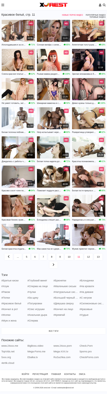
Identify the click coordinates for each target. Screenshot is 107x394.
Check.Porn (86, 345)
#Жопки (5, 315)
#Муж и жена (8, 320)
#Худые (84, 315)
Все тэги (53, 331)
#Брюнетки (60, 280)
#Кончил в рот (9, 309)
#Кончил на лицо (63, 309)
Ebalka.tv (32, 357)
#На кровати (87, 286)
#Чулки (31, 292)
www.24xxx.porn (63, 345)
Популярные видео (96, 15)
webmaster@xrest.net (65, 388)
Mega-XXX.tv (61, 351)
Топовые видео (97, 17)
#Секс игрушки (36, 309)
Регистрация (40, 374)
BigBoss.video (35, 345)
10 (69, 256)
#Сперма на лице (37, 286)
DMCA (82, 374)
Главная (56, 374)
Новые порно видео (72, 15)
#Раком (5, 292)
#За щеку (32, 297)
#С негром (86, 297)
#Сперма (32, 320)
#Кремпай (59, 315)
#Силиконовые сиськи (92, 303)
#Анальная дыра (37, 315)
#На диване (86, 292)
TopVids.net (7, 351)
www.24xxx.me (9, 345)
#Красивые (86, 309)
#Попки (5, 297)
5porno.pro (86, 351)
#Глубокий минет (37, 280)
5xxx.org (6, 357)
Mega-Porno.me (36, 351)
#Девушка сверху (64, 303)
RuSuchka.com (62, 357)
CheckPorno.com (89, 357)
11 (78, 256)
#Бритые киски (10, 280)
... (18, 256)
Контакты (70, 374)
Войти (25, 374)
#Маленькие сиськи (65, 286)
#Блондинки (87, 280)
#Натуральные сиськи (66, 292)
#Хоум (5, 286)
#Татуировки (34, 303)
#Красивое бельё (11, 303)
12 (88, 256)
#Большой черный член (66, 297)
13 (98, 256)
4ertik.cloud (7, 363)
